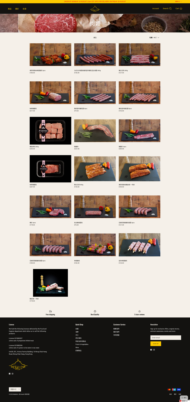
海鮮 (77, 332)
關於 (17, 9)
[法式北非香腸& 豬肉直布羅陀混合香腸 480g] (95, 54)
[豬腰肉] (95, 131)
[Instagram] (12, 373)
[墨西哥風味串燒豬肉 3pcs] (50, 54)
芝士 (77, 335)
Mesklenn (15, 394)
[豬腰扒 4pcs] (139, 131)
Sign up (156, 343)
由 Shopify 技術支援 (24, 394)
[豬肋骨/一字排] (50, 283)
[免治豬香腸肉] (95, 207)
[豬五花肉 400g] (139, 54)
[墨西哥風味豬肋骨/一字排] (139, 169)
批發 (24, 9)
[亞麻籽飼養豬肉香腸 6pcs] (50, 245)
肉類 (77, 329)
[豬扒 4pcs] (50, 207)
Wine (77, 347)
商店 (9, 9)
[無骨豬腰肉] (50, 92)
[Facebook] (9, 373)
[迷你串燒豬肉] (139, 245)
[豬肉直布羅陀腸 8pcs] (139, 92)
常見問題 (116, 335)
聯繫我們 (116, 329)
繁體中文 (177, 1)
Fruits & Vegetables (82, 344)
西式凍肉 (78, 338)
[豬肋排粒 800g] (50, 131)
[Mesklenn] (95, 8)
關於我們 (116, 332)
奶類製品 (78, 350)
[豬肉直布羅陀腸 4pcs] (95, 92)
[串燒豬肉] (95, 245)
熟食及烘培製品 (81, 341)
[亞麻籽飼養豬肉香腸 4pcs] (139, 207)
